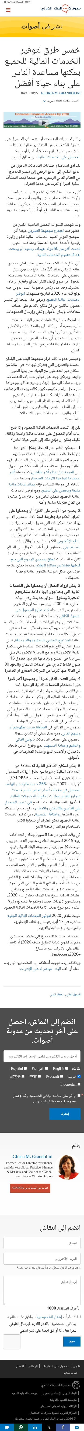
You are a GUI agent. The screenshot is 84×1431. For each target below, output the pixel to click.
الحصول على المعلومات (55, 1366)
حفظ (72, 1341)
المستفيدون (71, 547)
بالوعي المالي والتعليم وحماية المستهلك (47, 742)
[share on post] (49, 1427)
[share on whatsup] (21, 1427)
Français (38, 1069)
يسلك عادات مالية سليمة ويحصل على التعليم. (44, 487)
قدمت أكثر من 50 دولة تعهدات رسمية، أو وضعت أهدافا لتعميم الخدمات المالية (44, 252)
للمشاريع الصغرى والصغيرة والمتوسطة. (42, 640)
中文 (33, 1077)
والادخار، (41, 808)
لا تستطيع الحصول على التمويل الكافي (47, 613)
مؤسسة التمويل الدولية (63, 1400)
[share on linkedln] (35, 1427)
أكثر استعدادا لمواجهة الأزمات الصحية (45, 475)
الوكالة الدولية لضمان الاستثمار (59, 1406)
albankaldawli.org (17, 2)
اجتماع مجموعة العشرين (46, 230)
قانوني (76, 1366)
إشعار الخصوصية (49, 1317)
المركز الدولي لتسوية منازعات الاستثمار (53, 1413)
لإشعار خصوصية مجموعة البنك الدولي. (44, 1099)
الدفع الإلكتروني (68, 541)
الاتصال (19, 1366)
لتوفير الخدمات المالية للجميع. (48, 296)
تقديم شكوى (70, 1373)
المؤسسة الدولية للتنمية (25, 1393)
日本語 (15, 1077)
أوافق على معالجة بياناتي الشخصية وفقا (44, 1098)
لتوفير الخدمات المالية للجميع (29, 915)
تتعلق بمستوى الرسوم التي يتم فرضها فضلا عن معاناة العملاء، (45, 562)
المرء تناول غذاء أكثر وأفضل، (52, 472)
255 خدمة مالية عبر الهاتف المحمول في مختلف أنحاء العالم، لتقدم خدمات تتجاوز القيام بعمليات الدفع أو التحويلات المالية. (42, 790)
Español (17, 1069)
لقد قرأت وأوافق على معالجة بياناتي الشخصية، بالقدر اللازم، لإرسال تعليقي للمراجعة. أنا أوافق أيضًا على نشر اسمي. (41, 1324)
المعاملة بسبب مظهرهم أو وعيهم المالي (45, 730)
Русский (52, 1077)
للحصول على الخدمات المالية (59, 157)
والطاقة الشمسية (47, 814)
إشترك (65, 1113)
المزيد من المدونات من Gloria (30, 1188)
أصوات (30, 27)
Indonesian (68, 1085)
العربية (51, 101)
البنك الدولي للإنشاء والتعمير (60, 1393)
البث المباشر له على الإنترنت (40, 969)
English (58, 1069)
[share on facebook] (63, 1427)
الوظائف (33, 1366)
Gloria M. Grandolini (60, 93)
